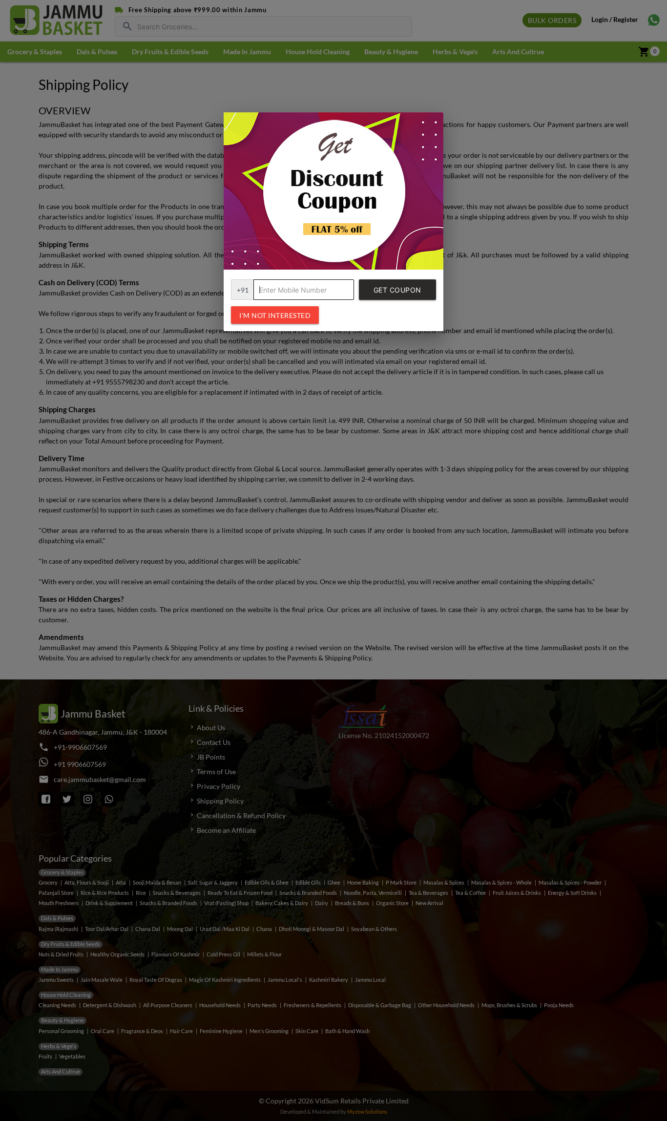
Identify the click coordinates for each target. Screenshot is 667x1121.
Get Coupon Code (397, 293)
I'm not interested (275, 315)
